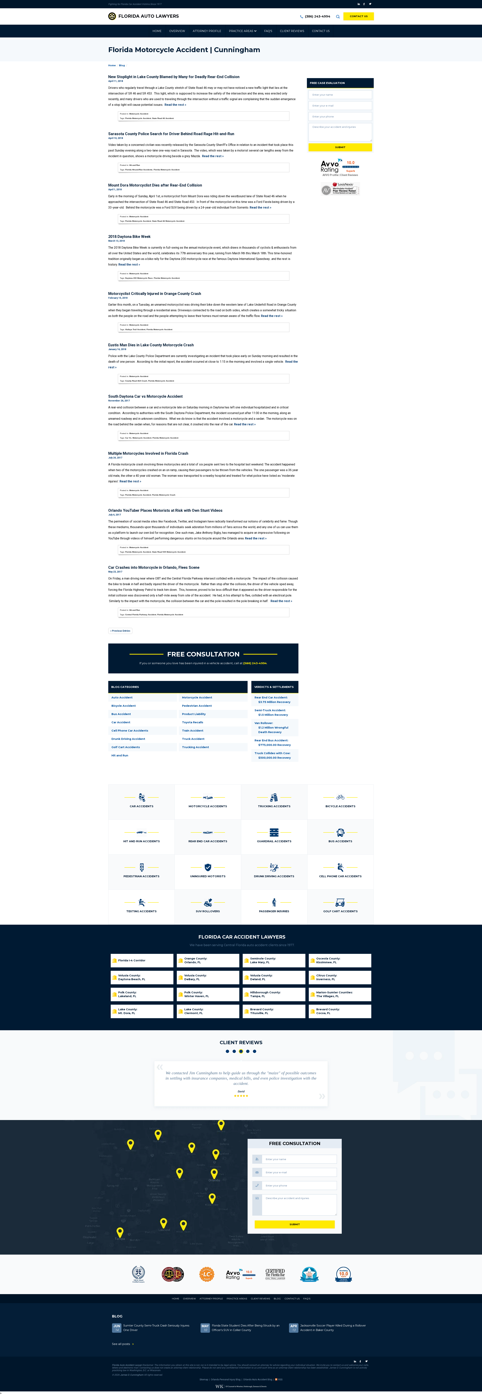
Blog (122, 65)
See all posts (121, 1344)
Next (322, 1096)
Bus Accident (121, 714)
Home (157, 31)
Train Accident (192, 730)
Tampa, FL (257, 996)
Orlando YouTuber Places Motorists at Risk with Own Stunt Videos (165, 510)
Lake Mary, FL (260, 962)
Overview (177, 31)
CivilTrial (240, 1274)
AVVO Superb (309, 1274)
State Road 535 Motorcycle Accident (168, 552)
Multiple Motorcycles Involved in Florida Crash (148, 453)
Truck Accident (193, 739)
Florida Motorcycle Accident (138, 118)
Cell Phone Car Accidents (129, 730)
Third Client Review (241, 1051)
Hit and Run (134, 165)
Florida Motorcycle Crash (163, 495)
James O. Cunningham (131, 1375)
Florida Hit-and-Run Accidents (139, 170)
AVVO (206, 1274)
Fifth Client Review (254, 1051)
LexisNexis (340, 189)
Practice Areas (241, 31)
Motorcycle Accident (138, 114)
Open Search (338, 16)
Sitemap (204, 1379)
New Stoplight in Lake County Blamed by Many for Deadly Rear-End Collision (173, 77)
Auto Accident (122, 697)
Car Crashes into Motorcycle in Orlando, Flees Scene (153, 567)
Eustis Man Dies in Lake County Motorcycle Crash (151, 345)
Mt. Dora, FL (126, 1013)
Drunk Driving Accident (128, 739)
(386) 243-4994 (317, 16)
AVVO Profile (330, 175)
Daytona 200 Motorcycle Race (139, 278)
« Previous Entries (120, 631)
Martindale (343, 1274)
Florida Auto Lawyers (148, 16)
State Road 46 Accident (163, 118)
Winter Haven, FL (196, 996)
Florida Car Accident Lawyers (241, 937)
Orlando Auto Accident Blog (257, 1379)
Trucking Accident (195, 747)
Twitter (370, 4)
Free (327, 83)
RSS (280, 1379)
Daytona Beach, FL (131, 979)
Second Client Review (234, 1051)
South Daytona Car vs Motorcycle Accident (145, 396)
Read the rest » (175, 105)
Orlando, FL (192, 962)
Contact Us (359, 16)
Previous (160, 1067)
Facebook (365, 4)
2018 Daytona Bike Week (129, 236)
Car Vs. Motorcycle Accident (138, 438)
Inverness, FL (325, 979)
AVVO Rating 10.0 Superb (340, 165)
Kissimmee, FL (326, 962)
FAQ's (268, 31)
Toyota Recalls (192, 722)
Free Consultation (203, 654)
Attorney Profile (207, 31)
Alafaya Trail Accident (135, 329)
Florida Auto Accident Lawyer (127, 1365)
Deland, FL (257, 979)
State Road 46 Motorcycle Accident (168, 221)
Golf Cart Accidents (125, 747)
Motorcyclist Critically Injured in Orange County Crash (154, 293)
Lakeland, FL (127, 996)
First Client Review (227, 1051)
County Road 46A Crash (136, 381)
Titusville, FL (259, 1013)
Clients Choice (275, 1274)
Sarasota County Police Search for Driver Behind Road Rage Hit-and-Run (171, 134)
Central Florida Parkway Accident (140, 615)
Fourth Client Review (248, 1051)
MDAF (138, 1274)
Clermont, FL (193, 1013)
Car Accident (120, 722)
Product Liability (194, 714)
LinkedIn (359, 4)
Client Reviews (292, 31)
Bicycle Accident (123, 705)
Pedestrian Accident (197, 705)
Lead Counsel (172, 1274)
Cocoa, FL (323, 1013)
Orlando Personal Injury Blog (225, 1379)
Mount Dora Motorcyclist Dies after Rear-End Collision (155, 185)
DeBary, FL (192, 979)
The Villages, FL (327, 996)
